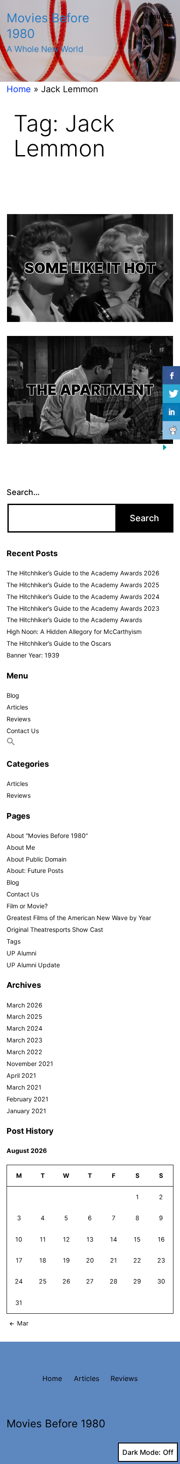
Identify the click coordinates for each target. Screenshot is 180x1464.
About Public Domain (36, 859)
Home (19, 89)
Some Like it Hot (90, 268)
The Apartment (90, 389)
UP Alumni (21, 953)
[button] (11, 743)
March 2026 (24, 1005)
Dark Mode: (141, 1452)
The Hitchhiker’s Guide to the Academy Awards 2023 (83, 608)
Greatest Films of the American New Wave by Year (79, 917)
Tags (14, 941)
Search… (23, 492)
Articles (17, 707)
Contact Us (23, 730)
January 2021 (26, 1110)
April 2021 (21, 1075)
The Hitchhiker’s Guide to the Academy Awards (74, 619)
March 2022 (24, 1052)
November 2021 (30, 1063)
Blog (13, 695)
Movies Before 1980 (56, 1423)
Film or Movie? (27, 906)
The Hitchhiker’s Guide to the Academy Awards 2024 (83, 596)
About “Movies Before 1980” (47, 835)
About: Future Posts (35, 870)
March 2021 (24, 1087)
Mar (22, 1323)
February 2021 (27, 1099)
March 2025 (24, 1016)
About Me (21, 847)
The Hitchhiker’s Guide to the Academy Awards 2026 (83, 573)
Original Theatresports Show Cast (55, 929)
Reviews (19, 719)
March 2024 (24, 1028)
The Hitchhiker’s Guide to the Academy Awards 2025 (83, 584)
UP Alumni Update (33, 965)
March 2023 (24, 1040)
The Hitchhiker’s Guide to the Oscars (59, 643)
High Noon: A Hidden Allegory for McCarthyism (74, 631)
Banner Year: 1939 (33, 655)
